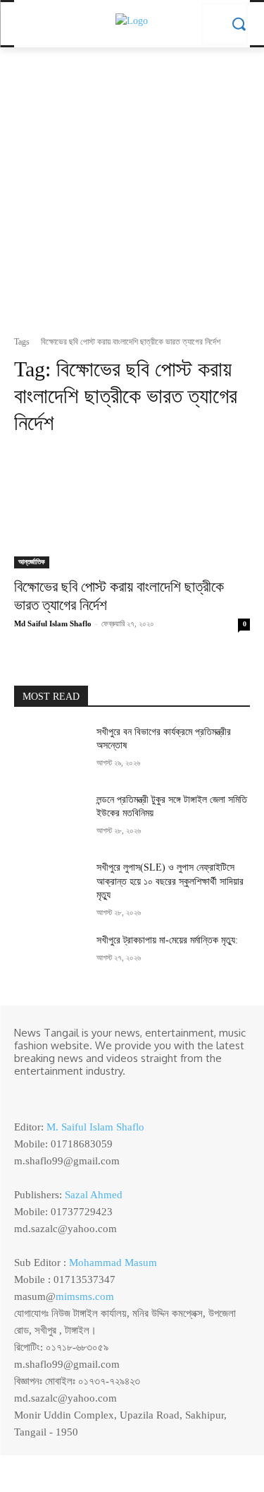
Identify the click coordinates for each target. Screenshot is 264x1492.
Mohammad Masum (113, 1262)
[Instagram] (44, 1094)
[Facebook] (24, 1094)
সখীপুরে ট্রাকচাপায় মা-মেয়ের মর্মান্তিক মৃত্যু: (167, 940)
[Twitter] (63, 1094)
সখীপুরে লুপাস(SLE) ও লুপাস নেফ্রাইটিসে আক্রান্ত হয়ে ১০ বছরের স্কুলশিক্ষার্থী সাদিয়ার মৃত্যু (170, 881)
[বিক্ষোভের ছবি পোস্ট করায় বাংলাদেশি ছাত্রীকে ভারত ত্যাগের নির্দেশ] (132, 509)
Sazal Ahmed (93, 1194)
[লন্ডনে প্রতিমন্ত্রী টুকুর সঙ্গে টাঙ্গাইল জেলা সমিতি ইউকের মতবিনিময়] (49, 817)
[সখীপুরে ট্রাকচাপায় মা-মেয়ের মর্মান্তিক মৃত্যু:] (49, 958)
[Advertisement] (132, 195)
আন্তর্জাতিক (31, 562)
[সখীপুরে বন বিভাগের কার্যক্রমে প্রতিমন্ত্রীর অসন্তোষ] (49, 750)
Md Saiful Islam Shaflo (53, 623)
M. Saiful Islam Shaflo (95, 1127)
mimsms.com (85, 1296)
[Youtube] (83, 1094)
